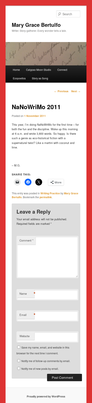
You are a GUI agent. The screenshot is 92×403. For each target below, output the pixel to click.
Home (16, 69)
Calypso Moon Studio (38, 69)
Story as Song (40, 78)
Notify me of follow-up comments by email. (45, 361)
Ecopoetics (19, 78)
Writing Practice (50, 193)
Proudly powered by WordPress (46, 396)
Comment (26, 240)
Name (26, 293)
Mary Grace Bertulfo (36, 24)
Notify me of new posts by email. (40, 368)
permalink (46, 197)
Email (26, 314)
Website (24, 336)
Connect (62, 69)
